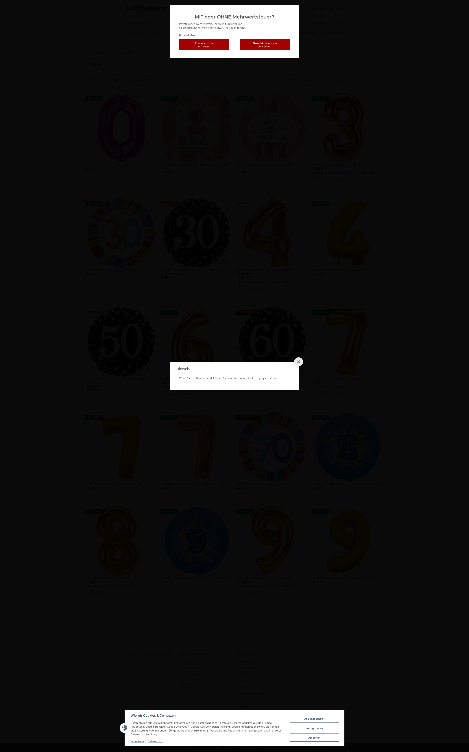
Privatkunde (204, 44)
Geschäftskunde (265, 44)
